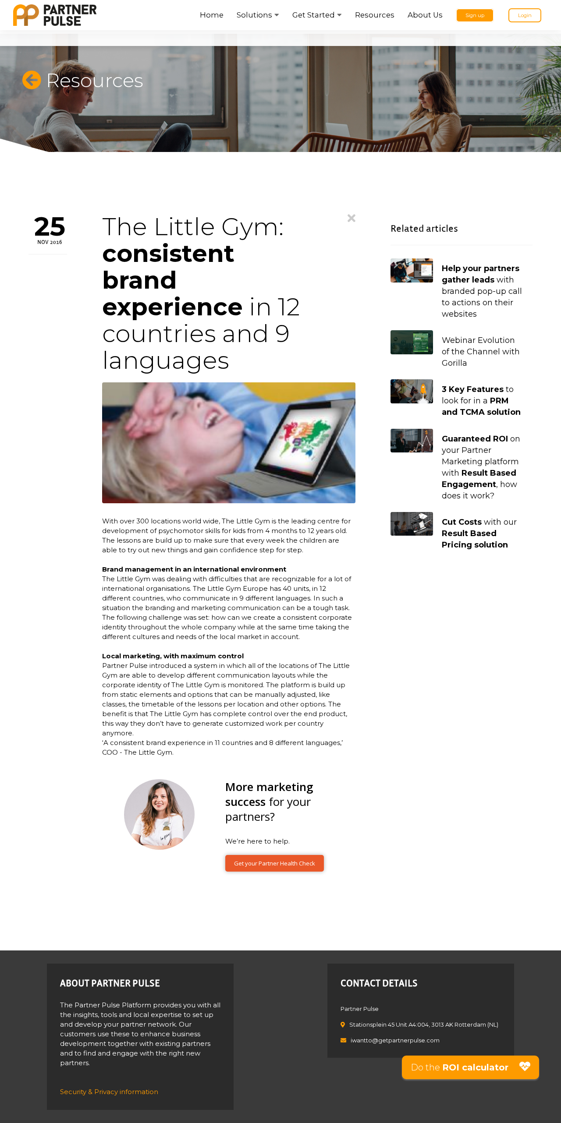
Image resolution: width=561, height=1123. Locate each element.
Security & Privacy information (109, 1092)
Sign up (474, 15)
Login (525, 15)
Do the (459, 1067)
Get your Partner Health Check (274, 863)
